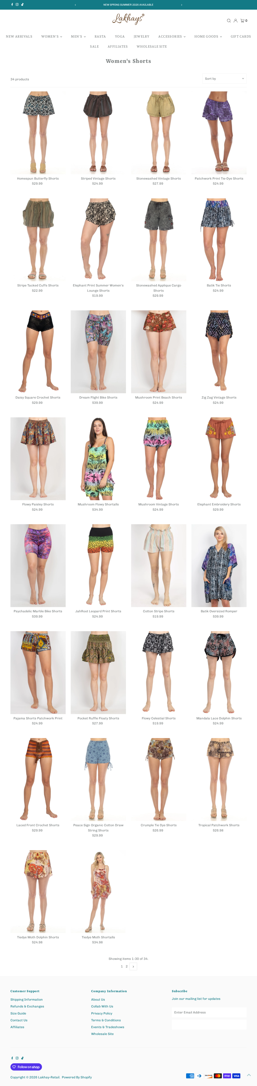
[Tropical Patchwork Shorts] (219, 779)
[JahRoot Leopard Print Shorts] (98, 565)
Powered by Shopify (77, 1077)
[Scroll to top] (249, 1075)
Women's (50, 36)
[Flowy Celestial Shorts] (158, 672)
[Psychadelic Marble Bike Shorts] (38, 565)
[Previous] (75, 4)
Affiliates (118, 46)
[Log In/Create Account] (235, 20)
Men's (77, 36)
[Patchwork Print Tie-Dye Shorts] (219, 132)
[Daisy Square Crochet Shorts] (38, 351)
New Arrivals (19, 36)
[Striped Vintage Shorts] (98, 132)
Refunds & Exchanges (27, 1006)
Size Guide (18, 1013)
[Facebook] (12, 5)
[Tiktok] (22, 5)
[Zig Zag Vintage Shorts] (219, 351)
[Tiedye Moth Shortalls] (98, 891)
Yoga (120, 36)
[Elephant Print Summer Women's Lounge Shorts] (98, 239)
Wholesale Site (152, 46)
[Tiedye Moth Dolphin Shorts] (38, 891)
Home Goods (206, 36)
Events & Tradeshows (107, 1027)
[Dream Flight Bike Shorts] (98, 351)
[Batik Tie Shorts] (219, 239)
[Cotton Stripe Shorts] (158, 565)
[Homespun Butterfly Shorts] (38, 132)
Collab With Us (102, 1006)
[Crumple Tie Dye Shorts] (158, 779)
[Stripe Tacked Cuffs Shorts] (38, 239)
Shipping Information (26, 999)
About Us (98, 999)
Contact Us (19, 1020)
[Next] (181, 4)
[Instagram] (17, 5)
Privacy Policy (101, 1013)
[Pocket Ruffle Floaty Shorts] (98, 672)
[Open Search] (229, 20)
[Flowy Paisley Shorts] (38, 458)
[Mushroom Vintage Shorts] (158, 458)
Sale (94, 46)
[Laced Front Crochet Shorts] (38, 779)
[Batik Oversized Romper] (219, 565)
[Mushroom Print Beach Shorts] (158, 351)
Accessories (170, 36)
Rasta (100, 36)
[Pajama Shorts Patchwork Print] (38, 672)
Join (209, 1024)
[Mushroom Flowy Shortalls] (98, 458)
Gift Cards (241, 36)
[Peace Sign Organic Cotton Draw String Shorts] (98, 779)
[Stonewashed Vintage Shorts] (158, 132)
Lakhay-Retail (48, 1077)
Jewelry (142, 36)
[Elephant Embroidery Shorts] (219, 458)
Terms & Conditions (106, 1020)
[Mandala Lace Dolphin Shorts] (219, 672)
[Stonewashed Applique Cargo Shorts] (158, 239)
